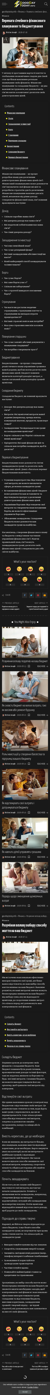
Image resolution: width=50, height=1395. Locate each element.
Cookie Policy (32, 1387)
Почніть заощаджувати (16, 1041)
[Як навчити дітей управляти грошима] (25, 833)
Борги (10, 130)
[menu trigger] (5, 4)
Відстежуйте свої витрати (17, 1030)
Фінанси (5, 16)
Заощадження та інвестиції (19, 124)
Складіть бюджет (14, 1024)
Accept (25, 1392)
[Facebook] (24, 595)
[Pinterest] (38, 595)
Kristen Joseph (11, 32)
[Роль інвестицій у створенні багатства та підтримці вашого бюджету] (25, 735)
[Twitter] (31, 595)
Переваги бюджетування (18, 157)
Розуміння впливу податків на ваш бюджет (25, 661)
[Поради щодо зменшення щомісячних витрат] (25, 877)
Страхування (13, 135)
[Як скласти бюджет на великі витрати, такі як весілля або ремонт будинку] (25, 686)
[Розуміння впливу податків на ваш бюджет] (25, 642)
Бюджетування (13, 146)
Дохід (10, 118)
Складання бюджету (16, 152)
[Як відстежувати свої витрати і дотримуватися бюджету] (25, 784)
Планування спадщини (17, 141)
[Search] (45, 4)
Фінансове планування (16, 113)
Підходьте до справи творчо (18, 1046)
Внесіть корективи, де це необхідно (21, 1035)
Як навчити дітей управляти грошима (21, 852)
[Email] (44, 595)
